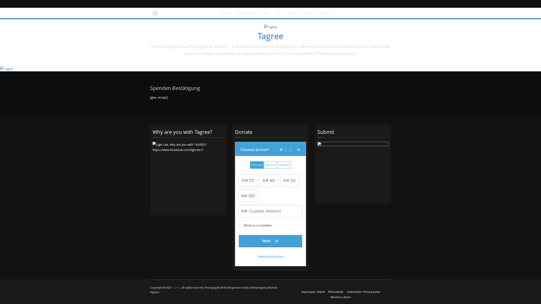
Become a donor (341, 297)
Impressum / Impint (313, 292)
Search (325, 13)
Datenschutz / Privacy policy (363, 292)
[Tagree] (155, 13)
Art (278, 13)
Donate (293, 13)
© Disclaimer (336, 292)
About (225, 13)
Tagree (270, 36)
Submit (309, 13)
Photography (246, 13)
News (266, 13)
